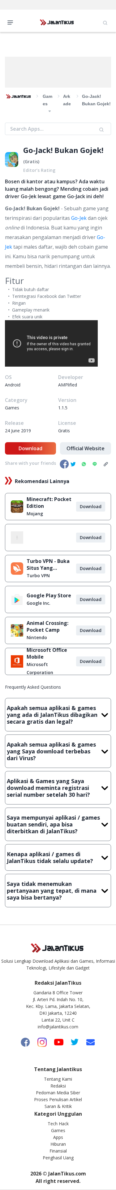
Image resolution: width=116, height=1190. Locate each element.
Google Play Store (49, 595)
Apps (58, 1137)
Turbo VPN (38, 575)
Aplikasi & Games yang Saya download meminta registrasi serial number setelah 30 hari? (48, 787)
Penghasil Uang (58, 1158)
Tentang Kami (58, 1079)
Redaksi (58, 1086)
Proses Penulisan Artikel (58, 1099)
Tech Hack (58, 1124)
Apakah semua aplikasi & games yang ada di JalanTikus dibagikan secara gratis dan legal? (52, 714)
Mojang (35, 514)
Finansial (58, 1151)
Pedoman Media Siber (58, 1093)
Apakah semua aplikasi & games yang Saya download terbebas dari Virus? (51, 751)
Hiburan (58, 1144)
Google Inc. (38, 603)
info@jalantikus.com (58, 1027)
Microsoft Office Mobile (47, 653)
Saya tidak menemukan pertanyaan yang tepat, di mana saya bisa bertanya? (52, 890)
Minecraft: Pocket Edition (49, 502)
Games (58, 1130)
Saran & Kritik (58, 1106)
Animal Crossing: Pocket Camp (47, 626)
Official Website (86, 448)
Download (30, 448)
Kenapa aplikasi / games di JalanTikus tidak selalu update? (50, 857)
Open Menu (11, 22)
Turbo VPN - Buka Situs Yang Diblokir (48, 564)
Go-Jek (79, 218)
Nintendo (37, 637)
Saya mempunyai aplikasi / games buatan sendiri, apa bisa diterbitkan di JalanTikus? (53, 824)
